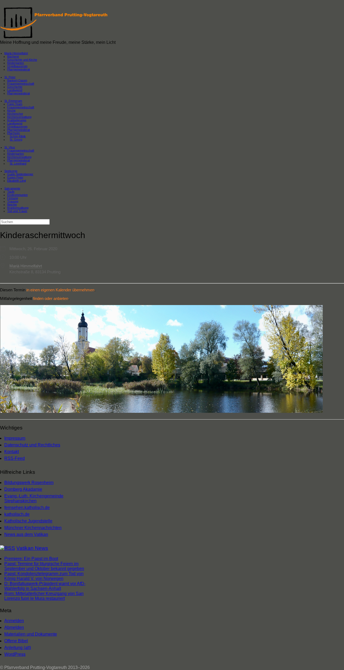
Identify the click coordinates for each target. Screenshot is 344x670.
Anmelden (14, 620)
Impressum (14, 438)
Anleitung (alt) (17, 647)
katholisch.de (17, 514)
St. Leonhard (18, 163)
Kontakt (11, 451)
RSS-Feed (14, 458)
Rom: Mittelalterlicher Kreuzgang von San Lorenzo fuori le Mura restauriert (44, 596)
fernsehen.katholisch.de (27, 507)
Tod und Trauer (17, 211)
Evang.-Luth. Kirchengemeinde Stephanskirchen (33, 498)
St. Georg (16, 139)
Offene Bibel (16, 641)
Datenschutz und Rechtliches (32, 445)
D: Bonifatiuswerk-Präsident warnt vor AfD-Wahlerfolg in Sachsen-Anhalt (44, 586)
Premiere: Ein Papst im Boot (31, 558)
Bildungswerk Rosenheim (28, 482)
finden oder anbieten (50, 298)
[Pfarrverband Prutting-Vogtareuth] (54, 37)
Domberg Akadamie (23, 489)
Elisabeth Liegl (16, 180)
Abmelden (14, 627)
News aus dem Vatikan (26, 534)
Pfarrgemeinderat (18, 69)
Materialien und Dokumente (30, 634)
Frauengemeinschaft (20, 107)
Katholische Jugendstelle (28, 521)
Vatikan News (32, 548)
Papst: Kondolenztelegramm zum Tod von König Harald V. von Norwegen (44, 576)
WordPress (15, 654)
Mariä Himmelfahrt (25, 266)
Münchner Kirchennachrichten (33, 527)
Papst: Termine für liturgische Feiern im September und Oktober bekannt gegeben (44, 566)
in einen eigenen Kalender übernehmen (60, 290)
